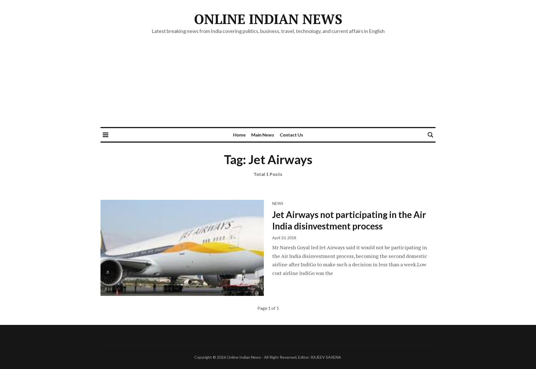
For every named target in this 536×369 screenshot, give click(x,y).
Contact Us (291, 134)
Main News (262, 134)
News (277, 203)
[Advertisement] (268, 85)
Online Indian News (268, 19)
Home (239, 134)
